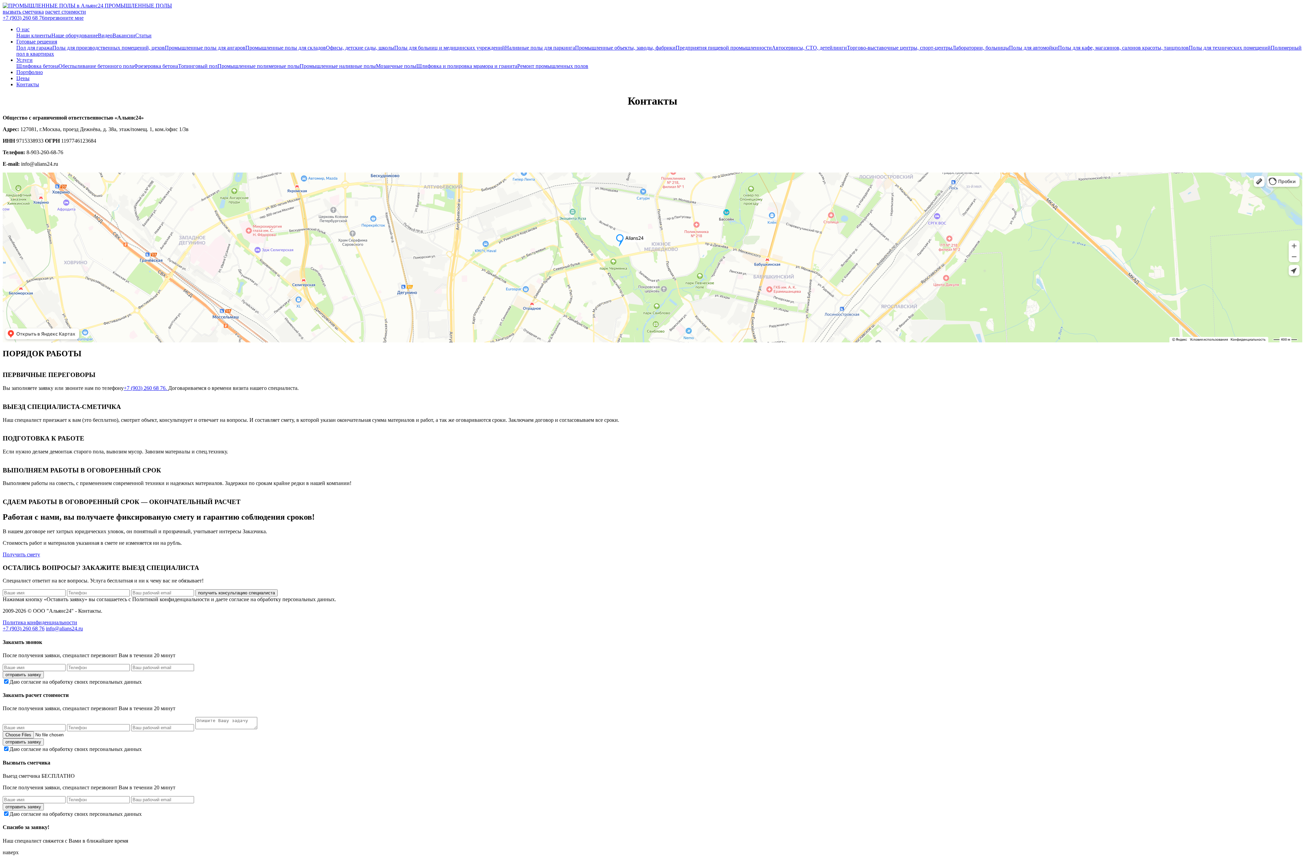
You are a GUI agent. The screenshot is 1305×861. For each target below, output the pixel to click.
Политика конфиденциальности (40, 622)
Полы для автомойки (1033, 48)
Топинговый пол (198, 66)
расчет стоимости (65, 12)
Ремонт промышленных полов (552, 66)
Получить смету (21, 554)
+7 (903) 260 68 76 (24, 18)
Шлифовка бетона (37, 66)
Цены (23, 78)
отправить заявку (23, 674)
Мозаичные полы (396, 66)
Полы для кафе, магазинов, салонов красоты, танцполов (1123, 48)
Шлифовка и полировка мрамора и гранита (466, 66)
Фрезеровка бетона (156, 66)
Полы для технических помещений (1230, 48)
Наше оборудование (74, 35)
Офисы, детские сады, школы (360, 48)
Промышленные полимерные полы (259, 66)
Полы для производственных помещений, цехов (108, 48)
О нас (23, 29)
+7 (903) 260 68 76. (146, 388)
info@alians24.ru (64, 628)
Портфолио (29, 72)
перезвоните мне (64, 18)
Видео (105, 35)
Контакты (27, 84)
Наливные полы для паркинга (540, 48)
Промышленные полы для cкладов (285, 48)
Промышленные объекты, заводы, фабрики (625, 48)
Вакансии (123, 35)
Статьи (143, 35)
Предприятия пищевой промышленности (724, 48)
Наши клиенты (33, 35)
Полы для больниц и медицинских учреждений (449, 48)
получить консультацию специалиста (236, 592)
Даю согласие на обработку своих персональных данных (76, 682)
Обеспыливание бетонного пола (96, 66)
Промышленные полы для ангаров (205, 48)
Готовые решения (36, 41)
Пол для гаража (34, 48)
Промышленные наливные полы (338, 66)
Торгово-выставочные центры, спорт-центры (899, 48)
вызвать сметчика (23, 12)
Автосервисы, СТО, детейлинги (809, 48)
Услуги (24, 60)
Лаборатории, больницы (980, 48)
